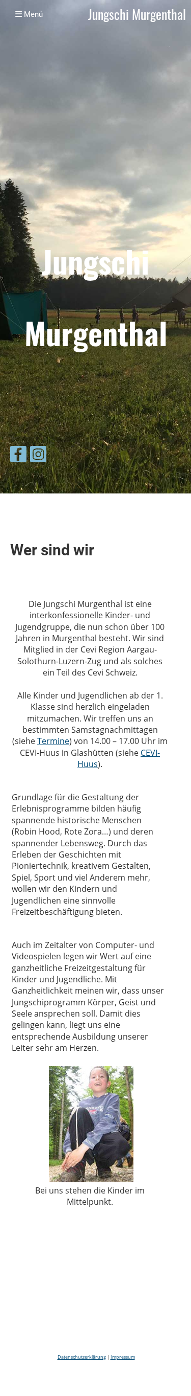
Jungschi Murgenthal (137, 14)
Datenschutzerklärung (82, 1357)
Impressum (123, 1357)
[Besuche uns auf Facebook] (18, 456)
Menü (32, 14)
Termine (53, 741)
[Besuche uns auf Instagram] (38, 456)
